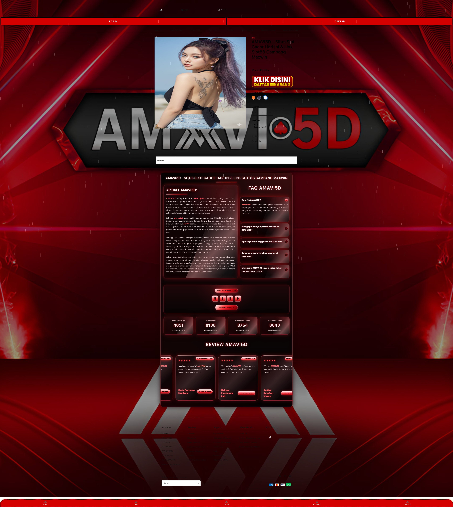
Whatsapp (317, 504)
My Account (219, 434)
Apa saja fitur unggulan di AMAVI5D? (262, 241)
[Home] (163, 10)
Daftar (226, 504)
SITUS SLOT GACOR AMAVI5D (262, 489)
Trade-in (191, 455)
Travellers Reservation (197, 460)
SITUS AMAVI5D (168, 460)
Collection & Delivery (222, 438)
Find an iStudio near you (249, 438)
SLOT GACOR (167, 455)
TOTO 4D (166, 442)
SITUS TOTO (167, 438)
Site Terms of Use (221, 460)
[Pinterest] (260, 142)
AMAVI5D (170, 198)
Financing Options (195, 451)
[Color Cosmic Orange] (253, 98)
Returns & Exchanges (222, 442)
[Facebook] (253, 142)
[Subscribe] (198, 483)
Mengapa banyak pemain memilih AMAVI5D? (260, 228)
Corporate (192, 438)
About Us (243, 434)
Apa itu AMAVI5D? (251, 200)
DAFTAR (340, 21)
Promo (45, 504)
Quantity (255, 107)
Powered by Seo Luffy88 (282, 489)
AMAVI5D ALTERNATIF (171, 464)
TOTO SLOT (167, 447)
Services (191, 434)
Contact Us (218, 447)
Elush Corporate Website (249, 447)
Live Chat (407, 504)
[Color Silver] (265, 97)
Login (136, 504)
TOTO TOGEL (167, 451)
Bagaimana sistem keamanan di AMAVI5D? (260, 255)
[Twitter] (256, 142)
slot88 (186, 224)
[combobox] (242, 10)
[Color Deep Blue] (259, 98)
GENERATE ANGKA (226, 307)
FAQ (215, 451)
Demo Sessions (194, 442)
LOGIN (113, 21)
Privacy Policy (219, 455)
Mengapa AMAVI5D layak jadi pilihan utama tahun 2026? (262, 270)
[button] (159, 30)
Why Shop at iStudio (248, 442)
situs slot (178, 218)
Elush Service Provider (197, 447)
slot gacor (200, 198)
